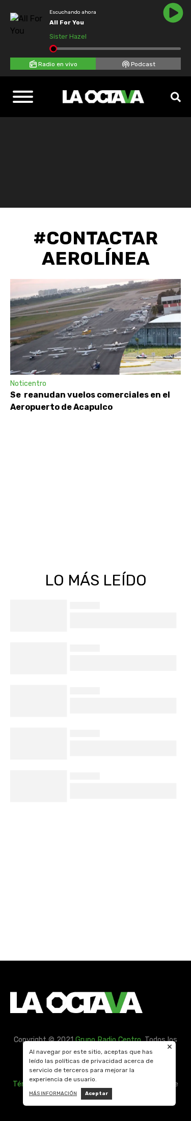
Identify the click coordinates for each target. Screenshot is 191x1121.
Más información (53, 1093)
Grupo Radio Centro (108, 1039)
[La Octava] (103, 96)
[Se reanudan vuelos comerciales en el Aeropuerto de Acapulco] (95, 327)
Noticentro (28, 383)
